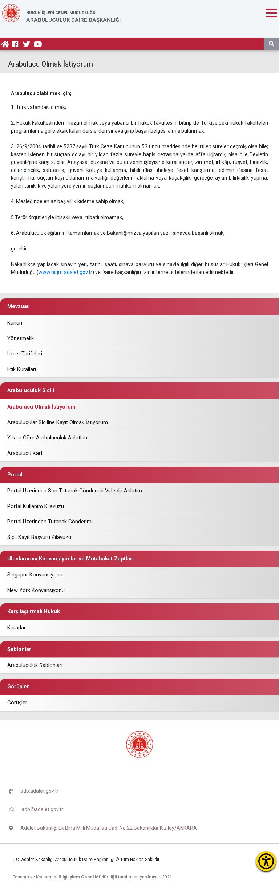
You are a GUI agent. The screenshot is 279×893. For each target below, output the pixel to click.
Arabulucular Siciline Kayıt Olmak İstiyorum (57, 422)
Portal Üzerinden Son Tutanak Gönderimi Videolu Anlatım (74, 491)
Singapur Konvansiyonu (34, 575)
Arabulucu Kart (25, 453)
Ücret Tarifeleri (24, 354)
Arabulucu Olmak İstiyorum (41, 407)
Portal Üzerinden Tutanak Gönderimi (50, 522)
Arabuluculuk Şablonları (34, 665)
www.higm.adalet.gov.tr (65, 272)
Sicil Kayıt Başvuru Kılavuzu (39, 537)
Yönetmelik (20, 338)
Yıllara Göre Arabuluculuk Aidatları (47, 438)
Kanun (14, 323)
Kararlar (16, 628)
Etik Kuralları (21, 369)
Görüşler (17, 703)
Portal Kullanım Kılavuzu (35, 506)
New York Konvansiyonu (36, 590)
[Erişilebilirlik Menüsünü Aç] (266, 861)
